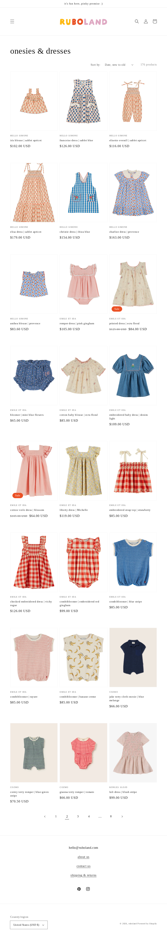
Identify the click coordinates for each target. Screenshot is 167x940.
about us (83, 857)
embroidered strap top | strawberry (130, 509)
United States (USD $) (26, 924)
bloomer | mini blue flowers (27, 414)
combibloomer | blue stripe (125, 601)
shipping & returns (83, 875)
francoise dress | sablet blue (76, 140)
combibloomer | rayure (24, 696)
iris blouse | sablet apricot (26, 140)
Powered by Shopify (147, 923)
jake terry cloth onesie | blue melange (126, 698)
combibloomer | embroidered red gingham (79, 603)
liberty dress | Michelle (74, 509)
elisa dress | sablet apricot (26, 231)
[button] (12, 21)
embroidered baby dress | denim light (128, 416)
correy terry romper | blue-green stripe (29, 793)
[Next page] (122, 816)
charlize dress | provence (124, 231)
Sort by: (96, 64)
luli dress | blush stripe (123, 791)
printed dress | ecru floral (124, 323)
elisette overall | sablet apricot (127, 140)
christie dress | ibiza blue (75, 231)
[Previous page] (45, 816)
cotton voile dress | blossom (27, 509)
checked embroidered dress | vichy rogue (31, 603)
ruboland (133, 923)
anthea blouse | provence (25, 323)
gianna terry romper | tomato (77, 791)
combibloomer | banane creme (78, 696)
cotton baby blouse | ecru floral (79, 414)
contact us (84, 866)
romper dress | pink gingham (77, 323)
